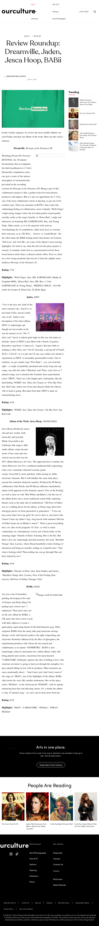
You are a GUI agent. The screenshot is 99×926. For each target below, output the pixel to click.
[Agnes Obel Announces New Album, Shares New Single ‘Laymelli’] (37, 806)
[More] (52, 73)
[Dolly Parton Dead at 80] (73, 124)
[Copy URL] (46, 73)
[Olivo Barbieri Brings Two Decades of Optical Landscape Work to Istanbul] (73, 146)
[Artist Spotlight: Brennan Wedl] (61, 806)
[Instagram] (11, 854)
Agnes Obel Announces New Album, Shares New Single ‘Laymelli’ (36, 826)
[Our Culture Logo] (18, 10)
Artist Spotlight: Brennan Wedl (61, 824)
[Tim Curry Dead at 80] (73, 113)
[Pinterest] (34, 73)
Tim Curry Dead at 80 (87, 113)
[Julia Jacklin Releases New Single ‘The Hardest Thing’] (73, 135)
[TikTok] (16, 854)
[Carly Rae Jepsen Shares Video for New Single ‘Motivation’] (86, 806)
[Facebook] (28, 73)
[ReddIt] (40, 73)
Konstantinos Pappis (16, 76)
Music (27, 36)
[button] (94, 11)
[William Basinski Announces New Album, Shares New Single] (73, 102)
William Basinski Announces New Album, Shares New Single (88, 102)
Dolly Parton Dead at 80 (88, 124)
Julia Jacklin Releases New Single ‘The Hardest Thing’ (88, 135)
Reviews (37, 36)
